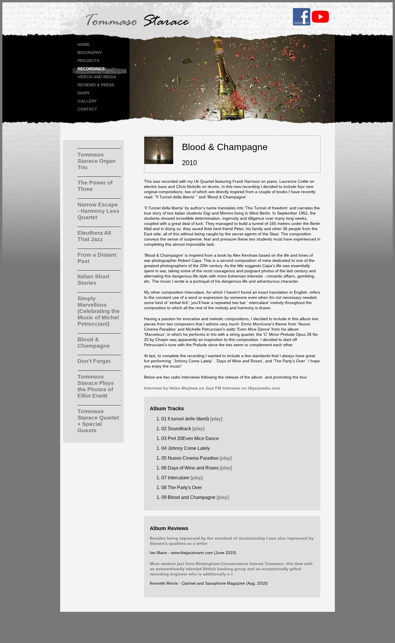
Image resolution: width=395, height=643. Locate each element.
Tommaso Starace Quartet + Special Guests (98, 420)
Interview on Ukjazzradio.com (251, 388)
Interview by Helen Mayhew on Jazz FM (182, 388)
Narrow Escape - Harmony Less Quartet (98, 211)
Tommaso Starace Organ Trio (96, 161)
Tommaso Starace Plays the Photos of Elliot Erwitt (95, 386)
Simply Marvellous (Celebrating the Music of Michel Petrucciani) (98, 311)
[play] (216, 418)
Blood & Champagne (93, 342)
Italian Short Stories (93, 279)
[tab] (99, 159)
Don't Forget (93, 361)
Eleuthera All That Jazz (94, 236)
